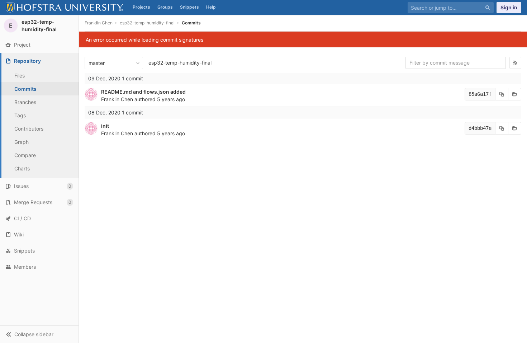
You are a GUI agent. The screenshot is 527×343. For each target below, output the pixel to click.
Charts (22, 168)
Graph (21, 142)
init (105, 126)
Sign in (508, 7)
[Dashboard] (64, 7)
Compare (25, 155)
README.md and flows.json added (143, 92)
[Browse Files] (514, 94)
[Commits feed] (515, 63)
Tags (20, 115)
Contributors (28, 129)
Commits (25, 89)
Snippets (189, 7)
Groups (165, 7)
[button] (39, 334)
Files (19, 75)
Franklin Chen (99, 22)
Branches (25, 102)
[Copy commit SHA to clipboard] (501, 94)
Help (211, 7)
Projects (141, 7)
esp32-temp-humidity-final (180, 63)
